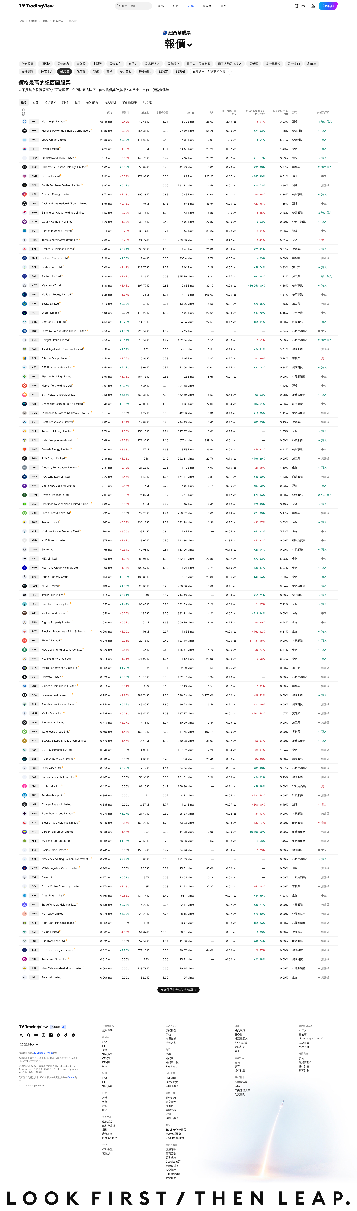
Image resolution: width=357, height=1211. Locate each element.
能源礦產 (297, 403)
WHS (34, 731)
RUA (34, 941)
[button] (166, 6)
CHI (34, 403)
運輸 (295, 121)
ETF (104, 1045)
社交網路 (240, 1030)
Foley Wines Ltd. (52, 767)
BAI (34, 977)
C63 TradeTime (175, 1137)
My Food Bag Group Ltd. (56, 840)
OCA (34, 695)
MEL (34, 294)
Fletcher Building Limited (57, 376)
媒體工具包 (172, 1118)
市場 (191, 6)
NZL (34, 649)
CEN (34, 194)
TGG (34, 458)
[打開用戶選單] (313, 6)
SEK (34, 303)
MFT (34, 121)
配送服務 (297, 822)
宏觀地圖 (107, 1133)
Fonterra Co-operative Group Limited (64, 330)
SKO (34, 549)
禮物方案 (171, 1042)
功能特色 (171, 1030)
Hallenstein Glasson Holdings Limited (64, 167)
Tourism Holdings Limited (57, 431)
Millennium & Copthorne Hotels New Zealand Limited (66, 412)
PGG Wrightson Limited (56, 476)
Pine (104, 1066)
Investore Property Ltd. (56, 604)
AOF (34, 931)
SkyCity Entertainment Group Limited (64, 740)
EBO (34, 139)
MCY (34, 285)
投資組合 (107, 1121)
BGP (34, 358)
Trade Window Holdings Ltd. (59, 904)
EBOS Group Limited (54, 139)
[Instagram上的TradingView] (43, 1035)
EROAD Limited (51, 640)
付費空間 (240, 1094)
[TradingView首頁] (36, 6)
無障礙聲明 (172, 1165)
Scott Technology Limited (57, 421)
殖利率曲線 (108, 1125)
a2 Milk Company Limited (57, 221)
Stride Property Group (55, 576)
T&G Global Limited (53, 458)
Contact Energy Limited (56, 194)
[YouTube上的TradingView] (36, 1035)
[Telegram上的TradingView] (58, 1035)
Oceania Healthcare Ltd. (56, 695)
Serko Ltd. (48, 549)
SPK (34, 485)
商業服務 (297, 476)
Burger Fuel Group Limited (57, 831)
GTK (34, 321)
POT (34, 230)
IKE (34, 595)
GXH (34, 513)
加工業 (296, 267)
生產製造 (297, 248)
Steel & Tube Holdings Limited (60, 822)
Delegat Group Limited (55, 340)
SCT (34, 422)
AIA (34, 203)
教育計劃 (304, 1070)
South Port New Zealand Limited (61, 185)
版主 (237, 1050)
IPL (34, 604)
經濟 (104, 1097)
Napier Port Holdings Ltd (57, 385)
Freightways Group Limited (58, 157)
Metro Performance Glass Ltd (59, 667)
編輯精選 (240, 1070)
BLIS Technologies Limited (58, 950)
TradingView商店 (176, 1129)
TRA (34, 239)
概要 (168, 1054)
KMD (34, 540)
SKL (34, 249)
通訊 (295, 176)
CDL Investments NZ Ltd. (57, 749)
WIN (34, 613)
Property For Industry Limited (59, 467)
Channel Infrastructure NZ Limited (62, 403)
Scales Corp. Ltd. (52, 267)
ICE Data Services (43, 1052)
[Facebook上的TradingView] (28, 1035)
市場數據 (171, 1038)
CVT (34, 676)
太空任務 (171, 1101)
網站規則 (240, 1046)
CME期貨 (171, 1077)
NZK (34, 859)
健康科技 (297, 130)
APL (34, 895)
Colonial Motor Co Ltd (55, 258)
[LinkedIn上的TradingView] (51, 1035)
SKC (34, 740)
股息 (104, 1105)
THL (34, 431)
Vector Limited (50, 312)
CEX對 (106, 1058)
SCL (34, 267)
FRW (34, 157)
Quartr (70, 1077)
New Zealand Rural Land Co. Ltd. (62, 649)
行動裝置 (107, 1149)
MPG (34, 667)
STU (34, 822)
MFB (34, 840)
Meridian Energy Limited (56, 294)
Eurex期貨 (172, 1082)
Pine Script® (109, 1137)
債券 (104, 1050)
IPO (104, 1109)
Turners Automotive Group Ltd (60, 239)
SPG (34, 576)
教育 (237, 1066)
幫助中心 (171, 1109)
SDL (34, 758)
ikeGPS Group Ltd (52, 594)
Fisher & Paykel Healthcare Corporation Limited (66, 130)
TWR (34, 522)
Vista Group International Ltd (59, 440)
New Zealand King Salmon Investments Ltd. (66, 859)
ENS (34, 795)
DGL (34, 340)
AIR (34, 804)
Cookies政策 (173, 1161)
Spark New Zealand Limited (58, 485)
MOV (34, 868)
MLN (34, 713)
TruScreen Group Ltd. (55, 959)
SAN (34, 276)
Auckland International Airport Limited (64, 203)
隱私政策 (171, 1157)
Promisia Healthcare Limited (58, 704)
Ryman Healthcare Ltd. (56, 494)
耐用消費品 (298, 540)
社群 (176, 6)
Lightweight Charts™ (311, 1038)
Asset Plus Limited (53, 895)
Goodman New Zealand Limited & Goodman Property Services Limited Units (66, 503)
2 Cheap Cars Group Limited (59, 686)
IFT (34, 148)
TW (302, 6)
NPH (34, 385)
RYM (34, 494)
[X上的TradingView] (21, 1035)
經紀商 (207, 6)
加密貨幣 (107, 1054)
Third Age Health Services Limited (62, 349)
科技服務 (297, 321)
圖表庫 (303, 1034)
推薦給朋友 (241, 1038)
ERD (34, 640)
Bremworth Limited (53, 722)
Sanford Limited (51, 276)
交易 (237, 1062)
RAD (34, 777)
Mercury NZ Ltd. (52, 285)
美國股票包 (172, 1086)
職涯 (168, 1113)
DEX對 (106, 1062)
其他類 (296, 713)
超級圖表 (107, 1030)
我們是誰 (171, 1097)
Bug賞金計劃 (173, 1173)
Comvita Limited (51, 676)
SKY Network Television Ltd (58, 394)
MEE (34, 913)
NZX (34, 558)
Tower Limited (50, 522)
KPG (34, 658)
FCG (34, 330)
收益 (104, 1101)
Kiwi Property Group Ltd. (57, 658)
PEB (34, 849)
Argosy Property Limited (56, 622)
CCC (34, 886)
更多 (224, 6)
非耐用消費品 (300, 221)
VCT (34, 312)
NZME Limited (50, 585)
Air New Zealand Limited (56, 804)
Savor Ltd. (48, 877)
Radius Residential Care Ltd (58, 777)
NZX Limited (49, 558)
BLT (34, 950)
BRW (34, 722)
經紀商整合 (305, 1062)
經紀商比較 (172, 1062)
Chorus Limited (51, 176)
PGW (34, 476)
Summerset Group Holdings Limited (63, 212)
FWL (34, 768)
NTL (34, 968)
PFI (34, 467)
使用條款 (171, 1149)
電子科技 (297, 594)
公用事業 (297, 194)
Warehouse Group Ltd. (55, 731)
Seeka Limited (50, 303)
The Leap (171, 1066)
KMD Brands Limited (54, 540)
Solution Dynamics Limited (58, 758)
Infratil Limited (50, 148)
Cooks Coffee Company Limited (61, 886)
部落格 (169, 1105)
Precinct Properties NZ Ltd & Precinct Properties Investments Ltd (66, 631)
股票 (104, 1041)
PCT (34, 631)
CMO (34, 258)
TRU (34, 959)
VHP (34, 531)
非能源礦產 (298, 376)
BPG (34, 813)
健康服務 (297, 212)
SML (34, 786)
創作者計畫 (241, 1042)
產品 (161, 6)
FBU (34, 376)
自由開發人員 (242, 1090)
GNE (34, 449)
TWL (34, 904)
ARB (34, 922)
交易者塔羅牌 (173, 1133)
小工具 (303, 1030)
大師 (237, 1086)
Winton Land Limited (54, 613)
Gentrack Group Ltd (54, 321)
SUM (34, 212)
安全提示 (171, 1169)
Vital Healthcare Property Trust (60, 531)
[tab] (27, 64)
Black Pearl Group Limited (57, 813)
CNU (34, 176)
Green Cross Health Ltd (56, 513)
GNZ (34, 503)
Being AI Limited (51, 977)
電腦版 (106, 1153)
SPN (34, 185)
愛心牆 (238, 1034)
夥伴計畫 (304, 1066)
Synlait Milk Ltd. (51, 786)
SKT (34, 394)
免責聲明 (171, 1153)
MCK (34, 412)
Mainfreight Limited (53, 121)
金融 (295, 148)
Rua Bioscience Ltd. (54, 940)
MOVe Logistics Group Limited (60, 868)
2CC (34, 686)
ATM (34, 221)
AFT (34, 367)
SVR (34, 877)
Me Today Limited (52, 913)
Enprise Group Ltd (53, 795)
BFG (34, 831)
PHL (34, 704)
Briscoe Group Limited (55, 358)
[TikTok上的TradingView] (65, 1035)
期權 (104, 1129)
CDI (34, 749)
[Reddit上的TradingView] (73, 1035)
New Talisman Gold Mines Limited (62, 968)
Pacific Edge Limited (54, 849)
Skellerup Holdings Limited (58, 248)
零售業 (296, 167)
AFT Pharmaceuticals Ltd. (57, 367)
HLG (34, 167)
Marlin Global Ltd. (52, 713)
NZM (34, 585)
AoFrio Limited (50, 931)
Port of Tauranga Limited (57, 230)
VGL (34, 440)
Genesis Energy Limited (56, 449)
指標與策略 (241, 1082)
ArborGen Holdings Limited (58, 922)
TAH (34, 349)
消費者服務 (298, 394)
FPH (34, 130)
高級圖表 (304, 1042)
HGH (34, 567)
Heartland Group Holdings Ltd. (60, 567)
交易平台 (304, 1046)
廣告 (301, 1058)
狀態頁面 (171, 1177)
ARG (34, 622)
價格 (168, 1034)
